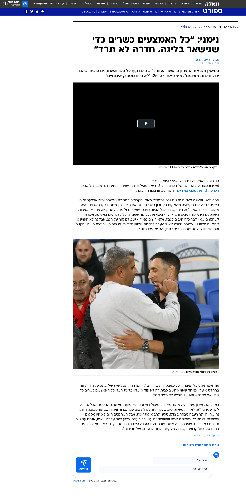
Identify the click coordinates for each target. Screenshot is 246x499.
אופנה (72, 3)
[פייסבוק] (26, 11)
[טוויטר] (31, 11)
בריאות (114, 3)
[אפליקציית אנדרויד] (42, 11)
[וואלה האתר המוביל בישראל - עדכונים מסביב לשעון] (212, 4)
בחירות (171, 3)
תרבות (159, 3)
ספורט (185, 3)
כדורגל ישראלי (168, 12)
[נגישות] (5, 4)
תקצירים (103, 12)
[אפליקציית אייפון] (37, 11)
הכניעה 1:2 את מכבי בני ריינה (197, 191)
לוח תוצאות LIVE (189, 12)
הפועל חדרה (212, 435)
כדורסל (135, 12)
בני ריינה (199, 435)
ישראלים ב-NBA (119, 12)
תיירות (101, 3)
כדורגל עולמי (149, 12)
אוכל (126, 3)
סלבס (146, 3)
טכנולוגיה (86, 3)
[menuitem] (195, 4)
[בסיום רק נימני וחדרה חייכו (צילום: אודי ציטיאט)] (146, 307)
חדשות (197, 3)
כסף (136, 3)
